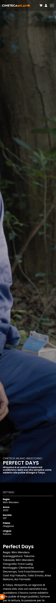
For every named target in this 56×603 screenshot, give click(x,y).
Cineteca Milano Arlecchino (22, 458)
